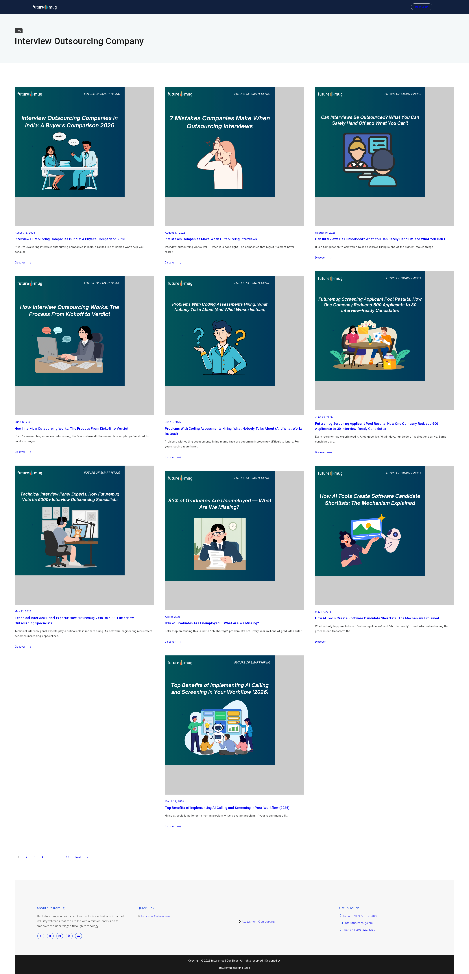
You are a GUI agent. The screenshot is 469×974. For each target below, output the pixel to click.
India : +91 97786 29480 (360, 916)
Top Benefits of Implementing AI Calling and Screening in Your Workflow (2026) (227, 808)
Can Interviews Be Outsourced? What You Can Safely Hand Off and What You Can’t (380, 239)
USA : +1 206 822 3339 (360, 929)
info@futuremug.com (359, 923)
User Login (421, 6)
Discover (20, 262)
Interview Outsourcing (155, 916)
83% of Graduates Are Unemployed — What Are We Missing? (212, 623)
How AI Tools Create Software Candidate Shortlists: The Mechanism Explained (377, 618)
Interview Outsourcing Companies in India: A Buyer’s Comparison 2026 (70, 239)
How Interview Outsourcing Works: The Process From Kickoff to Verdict (71, 428)
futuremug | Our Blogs (225, 960)
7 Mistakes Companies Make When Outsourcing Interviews (211, 239)
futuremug (226, 967)
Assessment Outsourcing (258, 921)
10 (69, 856)
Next (78, 857)
